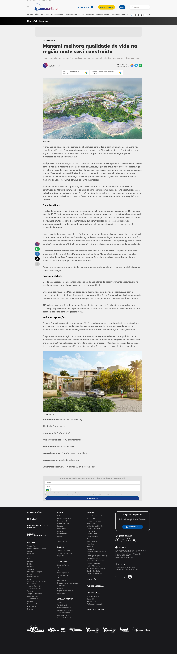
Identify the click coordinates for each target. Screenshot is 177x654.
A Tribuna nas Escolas (64, 613)
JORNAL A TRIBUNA (65, 599)
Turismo (30, 591)
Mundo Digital (92, 541)
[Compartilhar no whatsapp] (37, 249)
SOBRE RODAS (62, 541)
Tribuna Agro (31, 546)
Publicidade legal (118, 14)
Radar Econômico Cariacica (36, 548)
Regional (30, 609)
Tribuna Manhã (62, 575)
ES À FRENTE (92, 531)
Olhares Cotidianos (93, 563)
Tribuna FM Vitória (63, 551)
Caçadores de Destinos (65, 591)
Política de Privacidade (94, 604)
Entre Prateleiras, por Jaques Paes (96, 552)
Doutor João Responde (94, 516)
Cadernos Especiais (64, 607)
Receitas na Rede (33, 604)
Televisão (60, 539)
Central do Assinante (64, 618)
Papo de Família (92, 536)
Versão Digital (62, 605)
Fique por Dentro (63, 565)
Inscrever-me (92, 498)
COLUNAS (91, 512)
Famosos (30, 601)
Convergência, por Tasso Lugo (97, 556)
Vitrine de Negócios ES (95, 526)
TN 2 (59, 570)
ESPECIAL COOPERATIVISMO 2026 (36, 535)
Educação (30, 554)
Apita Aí (60, 588)
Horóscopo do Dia (63, 523)
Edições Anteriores (63, 615)
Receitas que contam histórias (67, 583)
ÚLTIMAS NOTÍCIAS (34, 512)
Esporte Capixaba (33, 577)
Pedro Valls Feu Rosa (94, 566)
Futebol (29, 579)
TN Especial (61, 578)
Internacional (61, 528)
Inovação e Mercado (94, 521)
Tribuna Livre (91, 539)
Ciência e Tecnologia (64, 518)
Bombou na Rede (63, 521)
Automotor (61, 585)
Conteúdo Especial (49, 40)
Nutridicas (90, 544)
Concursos (30, 569)
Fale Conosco (91, 601)
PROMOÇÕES (92, 579)
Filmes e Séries (62, 534)
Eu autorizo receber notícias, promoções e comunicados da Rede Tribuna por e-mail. (66, 492)
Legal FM (60, 556)
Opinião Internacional (94, 573)
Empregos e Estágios (34, 572)
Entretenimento (32, 596)
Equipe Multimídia (93, 596)
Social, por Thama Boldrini (96, 568)
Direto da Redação (93, 528)
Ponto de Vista (62, 580)
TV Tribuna (45, 14)
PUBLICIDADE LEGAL (95, 586)
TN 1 (59, 568)
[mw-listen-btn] (37, 244)
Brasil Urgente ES (63, 573)
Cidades (30, 551)
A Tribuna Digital (102, 14)
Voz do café (91, 518)
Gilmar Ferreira (92, 534)
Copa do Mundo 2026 (34, 586)
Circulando (61, 593)
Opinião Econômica (93, 571)
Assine (59, 602)
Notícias (60, 516)
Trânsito (30, 556)
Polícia (29, 559)
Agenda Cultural (32, 599)
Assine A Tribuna (106, 7)
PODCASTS (90, 14)
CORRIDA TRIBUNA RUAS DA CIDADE (37, 527)
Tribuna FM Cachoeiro (64, 553)
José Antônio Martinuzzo (95, 561)
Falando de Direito (93, 558)
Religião (30, 561)
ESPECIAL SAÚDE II (57, 14)
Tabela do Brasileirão (34, 588)
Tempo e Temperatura (34, 593)
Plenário (90, 546)
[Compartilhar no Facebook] (37, 254)
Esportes (30, 574)
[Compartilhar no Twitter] (37, 259)
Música (59, 536)
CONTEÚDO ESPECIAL (95, 610)
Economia (30, 566)
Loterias (60, 526)
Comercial (90, 599)
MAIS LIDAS (32, 519)
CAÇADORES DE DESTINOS (75, 14)
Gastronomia (31, 606)
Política (29, 564)
